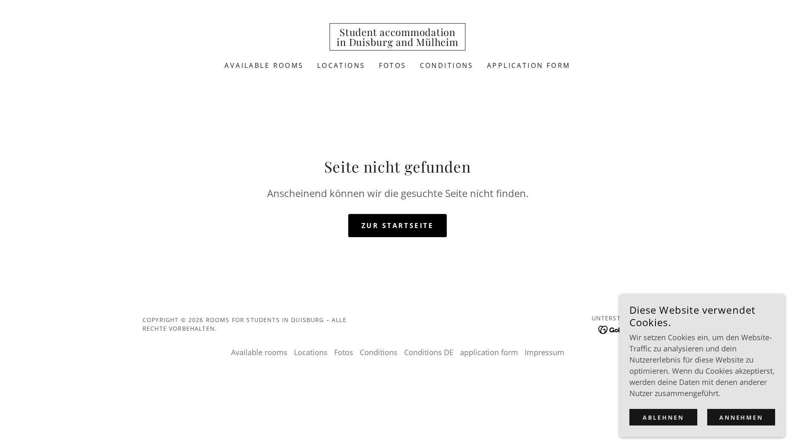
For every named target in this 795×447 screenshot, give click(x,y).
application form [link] (529, 65)
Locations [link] (341, 65)
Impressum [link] (544, 352)
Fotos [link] (393, 65)
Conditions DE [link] (428, 352)
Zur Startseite (397, 225)
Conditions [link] (447, 65)
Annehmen (741, 417)
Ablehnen (663, 417)
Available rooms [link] (264, 65)
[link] (397, 43)
